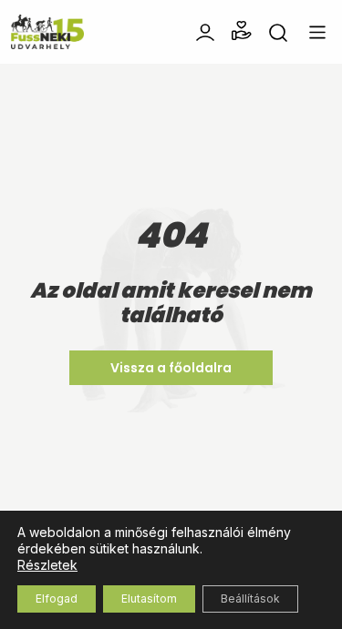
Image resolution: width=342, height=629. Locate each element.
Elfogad (57, 598)
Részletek (47, 565)
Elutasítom (149, 598)
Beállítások (250, 598)
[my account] (205, 31)
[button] (242, 31)
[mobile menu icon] (317, 32)
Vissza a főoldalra (171, 368)
